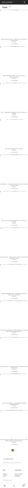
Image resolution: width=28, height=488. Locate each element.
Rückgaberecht (18, 475)
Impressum (5, 475)
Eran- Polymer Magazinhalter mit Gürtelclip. (14, 148)
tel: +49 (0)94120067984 (8, 459)
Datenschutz (17, 476)
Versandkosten (15, 43)
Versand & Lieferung (18, 473)
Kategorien (5, 473)
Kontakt (4, 476)
